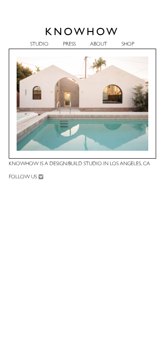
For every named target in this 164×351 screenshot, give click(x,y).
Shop (128, 44)
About (98, 44)
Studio (39, 44)
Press (69, 44)
